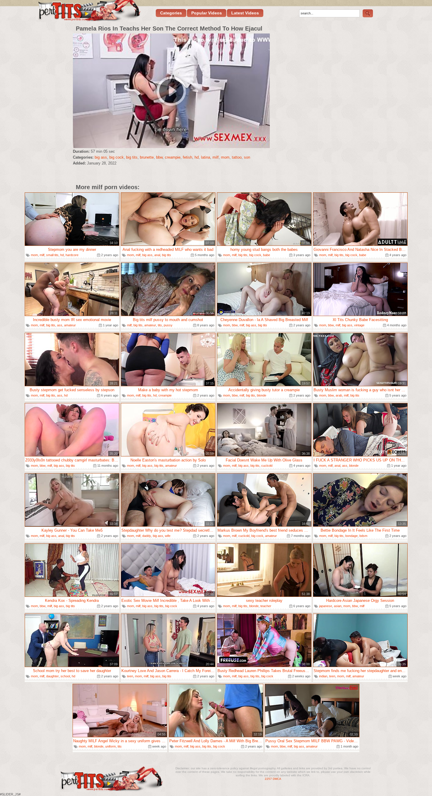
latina (205, 157)
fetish (187, 157)
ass (59, 325)
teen (130, 676)
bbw (159, 157)
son (247, 157)
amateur (70, 325)
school (65, 676)
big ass (101, 157)
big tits (132, 157)
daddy (146, 536)
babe (266, 255)
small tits (52, 255)
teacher (265, 606)
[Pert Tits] (89, 11)
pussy (168, 325)
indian (323, 676)
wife (167, 536)
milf (215, 157)
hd (197, 157)
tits (160, 325)
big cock (116, 157)
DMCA (277, 778)
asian (337, 606)
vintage (359, 325)
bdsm (363, 536)
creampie (172, 157)
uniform (110, 746)
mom (225, 157)
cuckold (266, 465)
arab (339, 395)
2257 (268, 778)
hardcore (72, 255)
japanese (325, 606)
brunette (147, 157)
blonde (261, 395)
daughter (52, 676)
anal (157, 255)
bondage (351, 536)
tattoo (237, 157)
